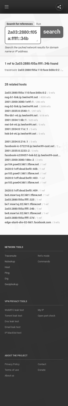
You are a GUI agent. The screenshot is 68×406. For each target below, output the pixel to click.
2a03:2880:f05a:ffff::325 (19, 199)
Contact (42, 364)
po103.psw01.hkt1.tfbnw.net (22, 173)
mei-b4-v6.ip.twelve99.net (20, 124)
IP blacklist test (13, 332)
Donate (42, 369)
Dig (6, 278)
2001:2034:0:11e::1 (16, 129)
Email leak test (12, 327)
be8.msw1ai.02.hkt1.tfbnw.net (23, 213)
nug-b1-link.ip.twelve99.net (21, 97)
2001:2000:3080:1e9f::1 (19, 101)
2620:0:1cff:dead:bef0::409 (21, 190)
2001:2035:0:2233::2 (17, 150)
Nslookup (10, 261)
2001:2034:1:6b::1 (16, 119)
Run (38, 23)
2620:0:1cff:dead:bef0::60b (21, 168)
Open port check (46, 315)
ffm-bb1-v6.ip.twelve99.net (21, 115)
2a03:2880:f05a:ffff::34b (19, 208)
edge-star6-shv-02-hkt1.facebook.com (28, 222)
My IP (41, 310)
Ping (7, 272)
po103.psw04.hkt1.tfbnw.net (22, 182)
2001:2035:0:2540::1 (17, 110)
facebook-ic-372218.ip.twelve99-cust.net (29, 146)
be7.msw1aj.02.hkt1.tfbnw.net (23, 204)
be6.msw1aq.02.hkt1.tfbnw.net (23, 195)
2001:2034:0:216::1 (16, 141)
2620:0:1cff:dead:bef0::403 (21, 177)
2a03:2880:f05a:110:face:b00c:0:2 (32, 69)
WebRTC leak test (14, 310)
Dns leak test (12, 321)
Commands (44, 261)
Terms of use (12, 369)
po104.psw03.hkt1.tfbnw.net (22, 164)
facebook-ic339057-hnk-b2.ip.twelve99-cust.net (34, 155)
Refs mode (43, 255)
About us (9, 375)
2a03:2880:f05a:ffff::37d (19, 217)
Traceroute (10, 255)
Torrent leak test (13, 315)
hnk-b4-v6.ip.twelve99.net (20, 133)
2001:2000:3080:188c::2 (19, 159)
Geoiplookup (11, 284)
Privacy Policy (12, 364)
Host (7, 267)
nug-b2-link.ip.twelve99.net (21, 106)
